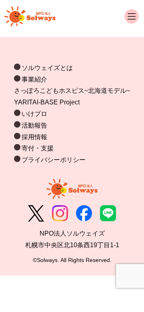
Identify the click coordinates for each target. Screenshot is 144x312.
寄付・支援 (38, 148)
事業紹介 (34, 79)
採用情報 (34, 137)
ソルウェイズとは (47, 67)
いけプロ (34, 113)
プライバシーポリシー (54, 159)
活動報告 (34, 125)
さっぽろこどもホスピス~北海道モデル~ (72, 90)
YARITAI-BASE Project (47, 102)
